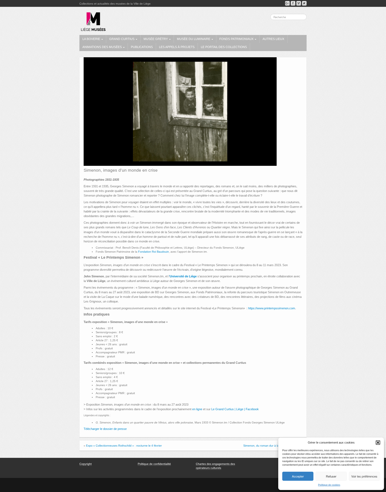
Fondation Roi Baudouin (153, 251)
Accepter (298, 476)
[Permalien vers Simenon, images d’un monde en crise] (180, 111)
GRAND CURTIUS (122, 39)
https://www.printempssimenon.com (271, 308)
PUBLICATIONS (142, 47)
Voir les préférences (364, 476)
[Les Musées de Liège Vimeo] (298, 3)
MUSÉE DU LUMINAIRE (194, 39)
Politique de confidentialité (154, 463)
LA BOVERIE (91, 39)
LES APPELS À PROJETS (177, 47)
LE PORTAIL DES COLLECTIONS (224, 47)
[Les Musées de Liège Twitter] (304, 3)
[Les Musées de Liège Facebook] (293, 3)
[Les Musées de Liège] (92, 20)
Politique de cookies (329, 485)
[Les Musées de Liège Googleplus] (287, 3)
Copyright (85, 463)
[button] (378, 443)
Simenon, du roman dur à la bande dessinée (271, 445)
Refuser (331, 476)
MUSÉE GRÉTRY (156, 39)
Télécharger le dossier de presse (105, 428)
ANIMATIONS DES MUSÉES (102, 47)
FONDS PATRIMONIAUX (236, 39)
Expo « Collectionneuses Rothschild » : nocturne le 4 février (124, 445)
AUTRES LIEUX (273, 39)
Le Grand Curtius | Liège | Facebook (235, 409)
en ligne (197, 409)
